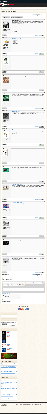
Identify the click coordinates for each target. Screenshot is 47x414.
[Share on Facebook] (19, 309)
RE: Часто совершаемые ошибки (17, 129)
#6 (44, 110)
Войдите (33, 14)
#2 (44, 37)
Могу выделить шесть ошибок (16, 38)
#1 (44, 19)
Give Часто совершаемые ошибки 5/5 (16, 31)
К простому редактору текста (6, 293)
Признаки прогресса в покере (5, 394)
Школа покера (15, 8)
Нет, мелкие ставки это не (16, 93)
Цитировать (36, 35)
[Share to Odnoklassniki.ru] (23, 309)
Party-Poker (8, 344)
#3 (44, 55)
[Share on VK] (28, 309)
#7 (44, 128)
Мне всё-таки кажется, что (16, 111)
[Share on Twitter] (26, 309)
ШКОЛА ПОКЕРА (9, 8)
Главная (2, 8)
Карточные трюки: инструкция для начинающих (8, 388)
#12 (44, 219)
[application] (23, 287)
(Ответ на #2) (9, 55)
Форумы (5, 8)
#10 (44, 183)
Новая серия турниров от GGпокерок (6, 371)
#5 (44, 92)
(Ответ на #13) (9, 256)
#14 (44, 256)
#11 (44, 201)
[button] (3, 283)
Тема (2, 278)
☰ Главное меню (3, 1)
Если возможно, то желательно (16, 56)
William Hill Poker (9, 348)
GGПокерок (8, 331)
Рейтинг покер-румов (6, 328)
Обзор (14, 336)
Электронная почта (4, 324)
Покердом (8, 335)
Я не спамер (5, 299)
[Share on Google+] (21, 309)
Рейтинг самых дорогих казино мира (6, 386)
